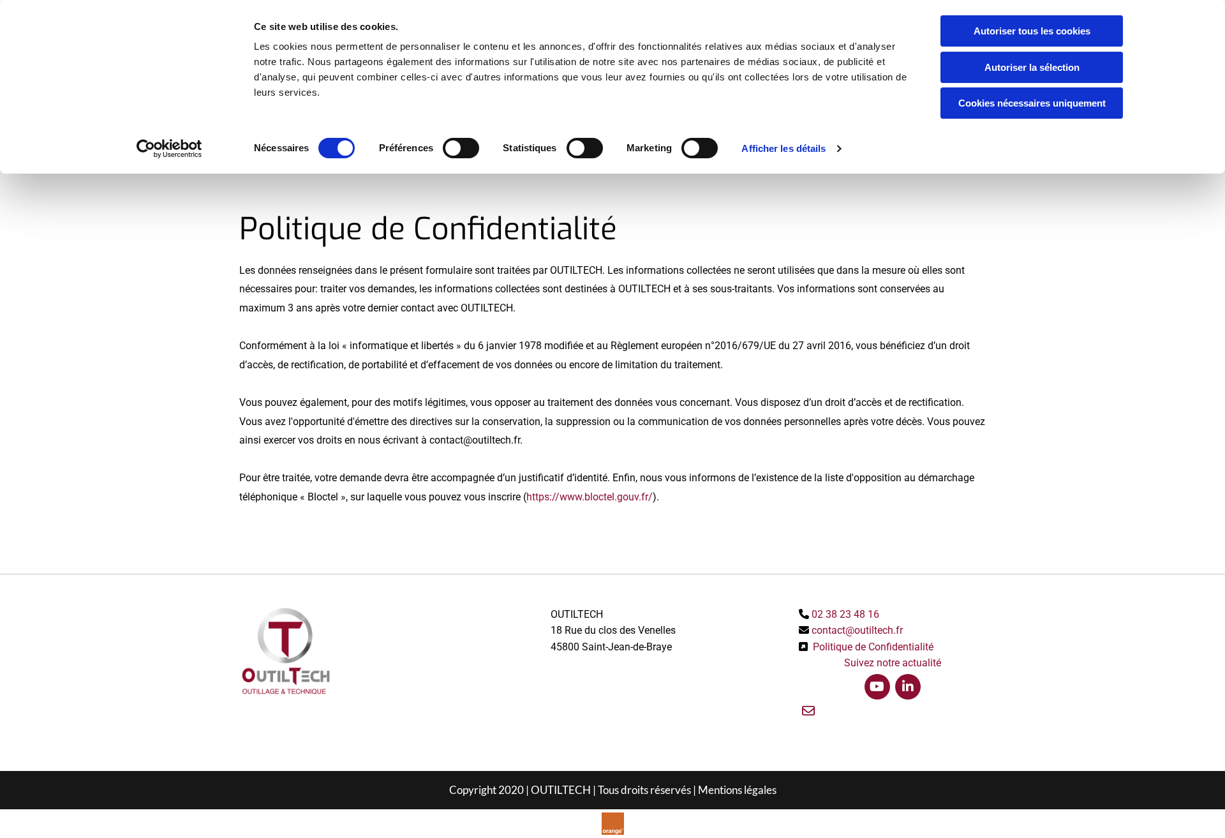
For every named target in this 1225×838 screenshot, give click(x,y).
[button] (808, 711)
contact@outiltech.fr (857, 630)
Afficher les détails (783, 148)
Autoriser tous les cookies (1032, 31)
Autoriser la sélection (1032, 67)
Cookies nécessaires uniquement (1032, 103)
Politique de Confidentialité (873, 647)
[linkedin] (908, 687)
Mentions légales (737, 790)
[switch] (461, 148)
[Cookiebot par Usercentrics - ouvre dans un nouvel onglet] (169, 148)
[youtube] (877, 687)
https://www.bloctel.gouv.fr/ (589, 497)
